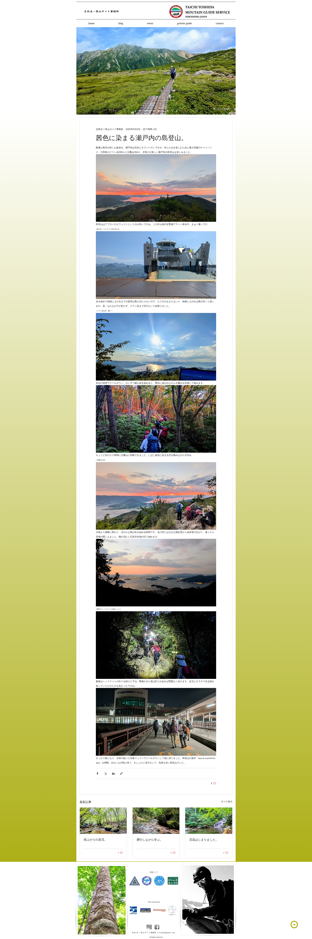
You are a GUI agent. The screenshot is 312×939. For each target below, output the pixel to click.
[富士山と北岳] (176, 110)
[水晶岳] (139, 110)
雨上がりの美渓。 (95, 840)
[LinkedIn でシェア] (113, 773)
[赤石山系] (158, 110)
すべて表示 (226, 801)
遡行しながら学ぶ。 (149, 840)
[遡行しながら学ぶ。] (156, 821)
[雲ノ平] (135, 110)
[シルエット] (172, 110)
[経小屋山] (167, 110)
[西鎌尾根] (149, 110)
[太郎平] (144, 111)
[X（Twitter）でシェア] (105, 773)
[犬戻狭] (163, 110)
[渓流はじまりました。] (208, 821)
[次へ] (231, 71)
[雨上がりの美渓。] (103, 821)
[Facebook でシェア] (97, 773)
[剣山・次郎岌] (154, 110)
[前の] (80, 71)
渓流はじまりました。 (203, 840)
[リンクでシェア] (121, 773)
